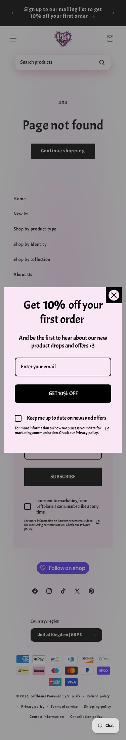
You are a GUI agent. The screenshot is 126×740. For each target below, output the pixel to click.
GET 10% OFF (63, 393)
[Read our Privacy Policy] (107, 429)
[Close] (114, 295)
